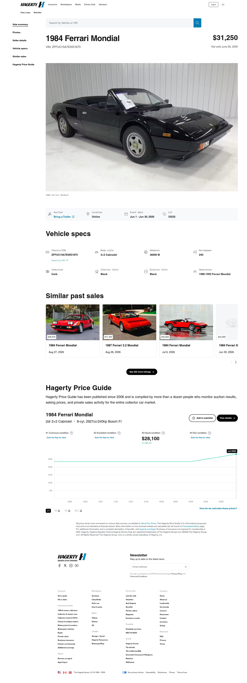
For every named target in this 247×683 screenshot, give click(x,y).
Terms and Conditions (138, 576)
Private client (63, 636)
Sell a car (95, 603)
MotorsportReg (98, 644)
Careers (163, 611)
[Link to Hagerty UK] (70, 672)
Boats (60, 633)
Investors (164, 622)
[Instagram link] (71, 565)
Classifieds (96, 599)
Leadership (164, 603)
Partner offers (131, 611)
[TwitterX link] (65, 565)
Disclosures (162, 672)
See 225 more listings (140, 372)
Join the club (131, 596)
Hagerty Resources (100, 640)
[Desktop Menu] (223, 4)
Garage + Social (98, 636)
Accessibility (150, 672)
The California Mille (133, 651)
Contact (163, 618)
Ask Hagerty (131, 603)
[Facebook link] (59, 565)
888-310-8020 (131, 633)
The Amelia (130, 647)
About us (163, 599)
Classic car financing (66, 644)
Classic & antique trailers (68, 621)
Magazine (130, 614)
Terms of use (182, 672)
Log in (213, 4)
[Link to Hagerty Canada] (64, 672)
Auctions (95, 596)
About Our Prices (149, 523)
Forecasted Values (191, 526)
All (93, 625)
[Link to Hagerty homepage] (72, 557)
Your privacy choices (136, 672)
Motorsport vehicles (66, 629)
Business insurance (66, 640)
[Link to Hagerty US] (59, 672)
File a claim (62, 599)
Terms (162, 644)
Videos (94, 618)
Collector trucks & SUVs (68, 618)
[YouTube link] (76, 565)
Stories (95, 621)
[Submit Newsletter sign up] (185, 567)
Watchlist (37, 12)
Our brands (164, 607)
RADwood (130, 662)
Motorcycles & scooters (67, 625)
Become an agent (65, 658)
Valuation (129, 599)
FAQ (161, 636)
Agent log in (62, 662)
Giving (162, 625)
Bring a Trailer (62, 216)
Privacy (163, 640)
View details (226, 418)
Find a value (25, 12)
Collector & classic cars (67, 614)
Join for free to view (56, 437)
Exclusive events (133, 618)
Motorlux (129, 658)
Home (162, 596)
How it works (97, 607)
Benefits (129, 607)
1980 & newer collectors (67, 610)
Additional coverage (66, 648)
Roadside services (133, 629)
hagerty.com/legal (147, 529)
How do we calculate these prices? (218, 508)
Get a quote (62, 596)
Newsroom (164, 614)
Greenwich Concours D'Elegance (139, 655)
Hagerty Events (132, 644)
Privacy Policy (176, 574)
